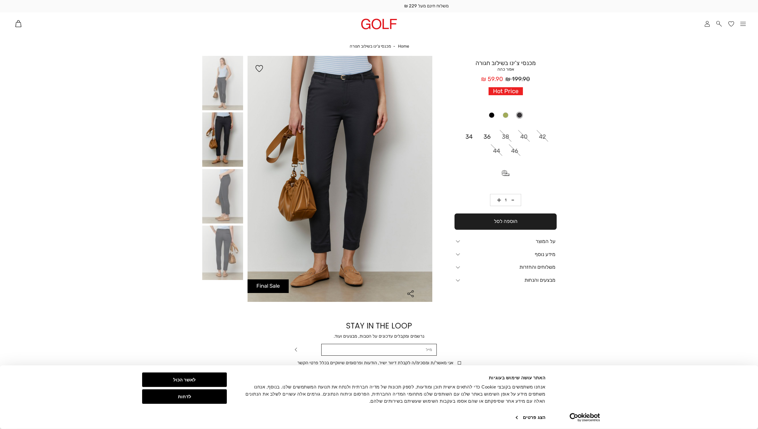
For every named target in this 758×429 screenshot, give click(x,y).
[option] (519, 115)
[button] (719, 24)
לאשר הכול (184, 379)
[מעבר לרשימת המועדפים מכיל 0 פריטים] (731, 24)
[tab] (506, 241)
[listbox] (505, 115)
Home (403, 46)
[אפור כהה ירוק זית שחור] (505, 115)
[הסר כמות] (515, 200)
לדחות (184, 396)
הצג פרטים (534, 417)
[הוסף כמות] (496, 200)
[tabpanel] (340, 179)
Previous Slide (252, 179)
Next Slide (427, 179)
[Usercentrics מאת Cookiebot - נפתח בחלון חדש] (585, 417)
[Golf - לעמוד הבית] (379, 24)
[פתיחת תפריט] (743, 24)
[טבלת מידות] (506, 173)
